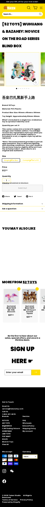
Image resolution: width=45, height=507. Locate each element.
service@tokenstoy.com (12, 409)
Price (4, 167)
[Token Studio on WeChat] (12, 471)
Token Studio (15, 495)
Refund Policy (28, 426)
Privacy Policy (26, 500)
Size (4, 156)
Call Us (5, 411)
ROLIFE (5, 439)
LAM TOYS (6, 434)
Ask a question (9, 208)
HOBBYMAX (7, 431)
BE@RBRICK (7, 426)
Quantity (6, 176)
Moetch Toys (7, 442)
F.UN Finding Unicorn (11, 428)
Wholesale (27, 423)
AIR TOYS (6, 423)
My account (27, 431)
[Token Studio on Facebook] (4, 481)
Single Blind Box (11, 160)
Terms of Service (10, 500)
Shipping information (12, 203)
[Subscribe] (35, 372)
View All (5, 444)
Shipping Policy (29, 428)
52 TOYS (30, 282)
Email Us (5, 406)
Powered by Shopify (11, 502)
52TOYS (5, 420)
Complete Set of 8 (30, 160)
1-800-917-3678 (9, 414)
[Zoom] (35, 82)
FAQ (24, 420)
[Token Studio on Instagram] (4, 471)
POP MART (6, 436)
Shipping (5, 183)
